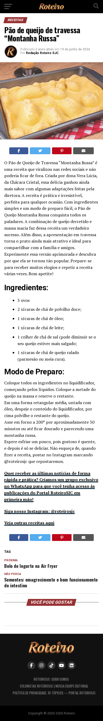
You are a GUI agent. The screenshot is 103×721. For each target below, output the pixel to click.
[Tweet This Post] (40, 150)
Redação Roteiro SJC (42, 53)
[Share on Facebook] (19, 150)
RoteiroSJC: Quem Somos (51, 679)
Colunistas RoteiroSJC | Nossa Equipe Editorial (54, 686)
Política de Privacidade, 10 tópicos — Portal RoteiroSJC (54, 692)
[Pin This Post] (62, 150)
